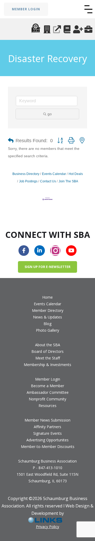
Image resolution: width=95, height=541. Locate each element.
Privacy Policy (47, 526)
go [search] (50, 114)
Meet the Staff (47, 357)
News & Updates (47, 317)
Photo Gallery (47, 330)
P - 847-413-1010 (47, 467)
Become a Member (47, 385)
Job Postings (28, 181)
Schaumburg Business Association (47, 461)
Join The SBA (68, 181)
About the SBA (47, 344)
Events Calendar (54, 174)
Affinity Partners (47, 426)
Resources (47, 405)
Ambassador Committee (48, 392)
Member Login (47, 379)
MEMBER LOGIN (26, 9)
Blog (47, 323)
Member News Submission (47, 420)
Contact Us (48, 181)
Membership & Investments (47, 364)
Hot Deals (76, 174)
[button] (88, 9)
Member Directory (47, 310)
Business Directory (25, 174)
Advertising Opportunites (47, 439)
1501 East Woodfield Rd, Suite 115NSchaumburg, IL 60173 (47, 477)
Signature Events (47, 433)
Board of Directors (47, 351)
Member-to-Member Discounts (47, 446)
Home (47, 297)
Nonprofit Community (47, 398)
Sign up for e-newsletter (47, 267)
